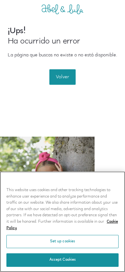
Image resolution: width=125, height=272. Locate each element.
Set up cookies (62, 241)
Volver (62, 77)
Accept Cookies (62, 260)
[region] (62, 221)
